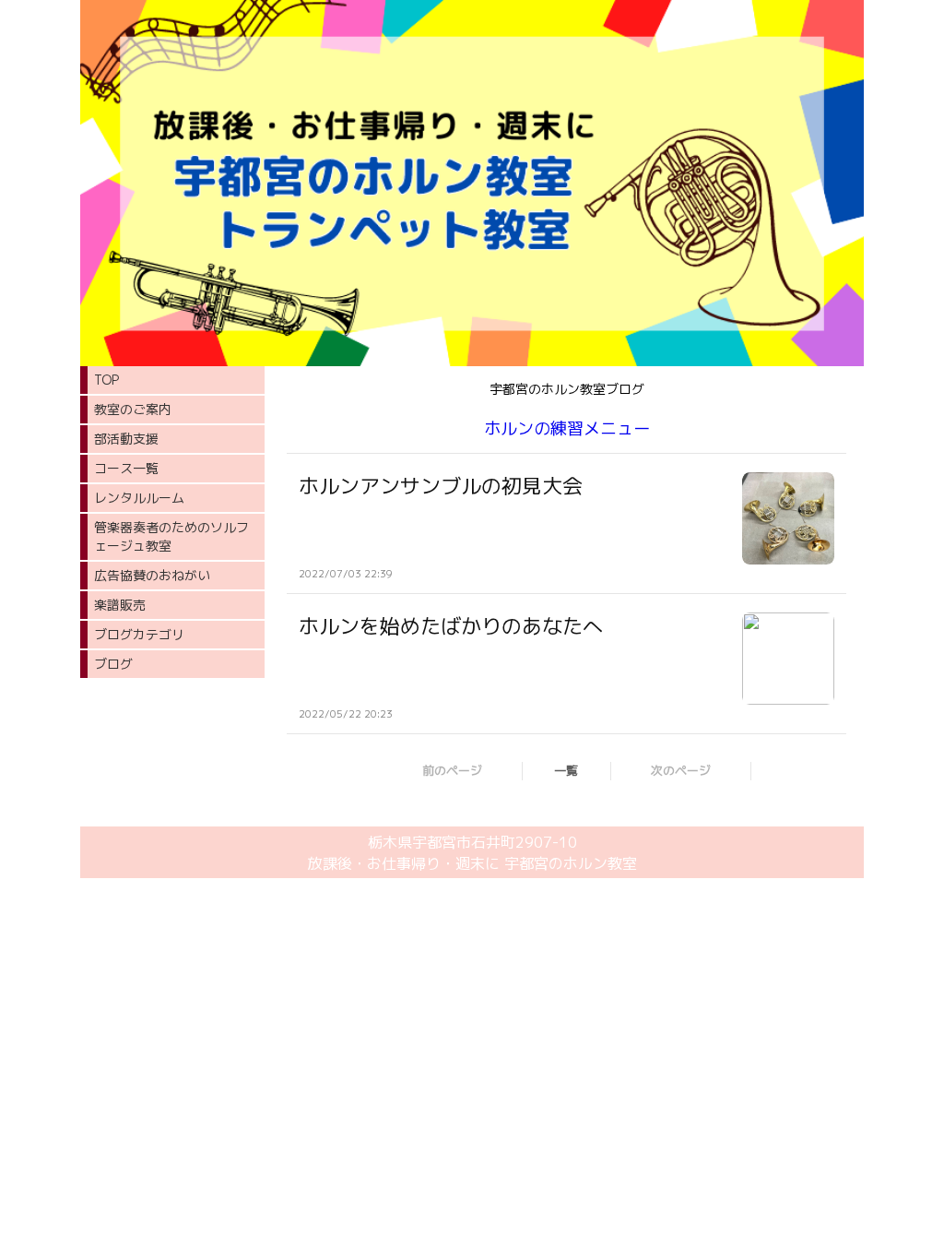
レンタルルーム (139, 497)
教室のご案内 (132, 409)
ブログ (113, 663)
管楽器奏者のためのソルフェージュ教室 (171, 536)
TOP (106, 379)
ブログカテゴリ (139, 634)
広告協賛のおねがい (152, 575)
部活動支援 (126, 438)
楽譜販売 (120, 604)
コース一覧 (126, 468)
